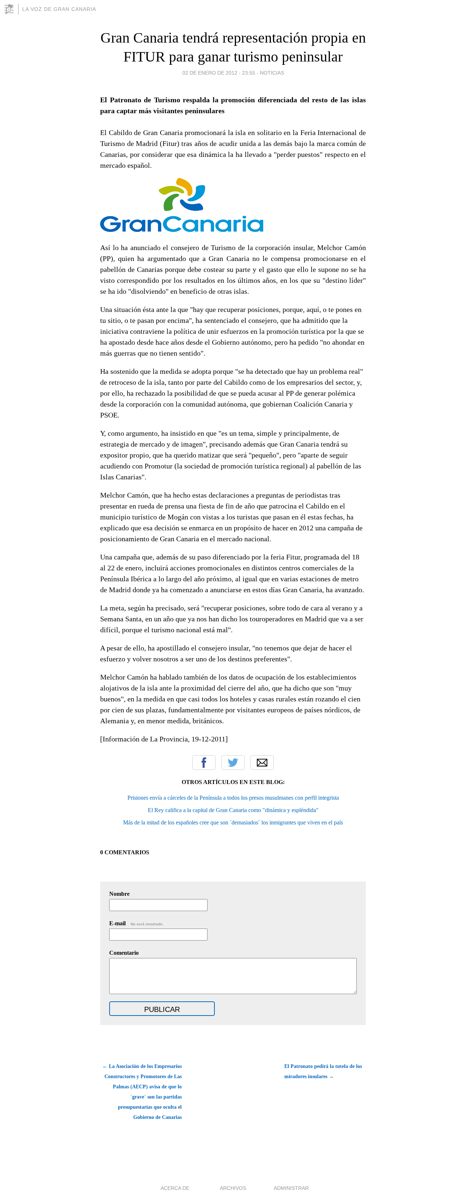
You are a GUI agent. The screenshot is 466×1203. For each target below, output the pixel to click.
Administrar (291, 1188)
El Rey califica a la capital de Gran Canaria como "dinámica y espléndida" (233, 810)
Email (262, 762)
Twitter (233, 762)
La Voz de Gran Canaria (59, 9)
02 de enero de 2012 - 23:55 (218, 73)
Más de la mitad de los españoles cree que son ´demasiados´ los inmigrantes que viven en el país (233, 822)
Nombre (119, 894)
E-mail (136, 923)
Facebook (204, 762)
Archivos (233, 1188)
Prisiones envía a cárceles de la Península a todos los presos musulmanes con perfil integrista (233, 798)
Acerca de (175, 1188)
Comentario (124, 953)
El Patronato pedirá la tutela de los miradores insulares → (323, 1071)
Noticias (272, 73)
